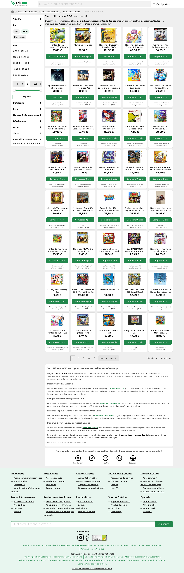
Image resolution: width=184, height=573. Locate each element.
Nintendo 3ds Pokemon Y (109, 127)
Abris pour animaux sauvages (28, 478)
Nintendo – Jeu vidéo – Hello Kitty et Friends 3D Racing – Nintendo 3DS (160, 250)
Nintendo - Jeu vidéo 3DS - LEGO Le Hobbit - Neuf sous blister (83, 209)
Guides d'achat (137, 545)
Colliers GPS (19, 484)
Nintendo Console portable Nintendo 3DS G (83, 168)
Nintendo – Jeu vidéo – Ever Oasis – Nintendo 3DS (134, 87)
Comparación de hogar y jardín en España (104, 560)
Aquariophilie (20, 481)
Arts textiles (19, 505)
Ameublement (150, 478)
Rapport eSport (153, 545)
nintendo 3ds (33, 143)
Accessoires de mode (24, 501)
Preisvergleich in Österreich (37, 557)
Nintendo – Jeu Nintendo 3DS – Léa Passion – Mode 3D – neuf (57, 331)
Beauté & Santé (85, 473)
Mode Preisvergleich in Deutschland (143, 557)
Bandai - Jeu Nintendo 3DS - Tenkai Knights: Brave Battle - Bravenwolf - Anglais (83, 291)
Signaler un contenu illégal (159, 358)
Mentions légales (31, 545)
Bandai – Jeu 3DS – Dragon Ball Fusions (109, 209)
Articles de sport (119, 505)
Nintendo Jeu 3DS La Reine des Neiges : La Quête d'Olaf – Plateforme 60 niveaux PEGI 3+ (161, 291)
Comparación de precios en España (65, 560)
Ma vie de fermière (83, 45)
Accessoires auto (54, 478)
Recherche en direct (77, 545)
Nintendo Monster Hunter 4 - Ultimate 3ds (134, 168)
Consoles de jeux (119, 481)
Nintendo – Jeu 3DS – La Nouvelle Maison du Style (109, 87)
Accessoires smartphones (58, 501)
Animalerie (17, 473)
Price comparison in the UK (32, 560)
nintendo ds (19, 143)
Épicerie (145, 497)
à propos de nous (119, 545)
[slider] (14, 90)
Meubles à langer (86, 511)
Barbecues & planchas (153, 491)
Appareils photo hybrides (58, 505)
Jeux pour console (71, 11)
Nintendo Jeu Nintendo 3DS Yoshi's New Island (57, 46)
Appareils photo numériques (60, 508)
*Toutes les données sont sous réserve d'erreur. (92, 569)
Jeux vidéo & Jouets (27, 11)
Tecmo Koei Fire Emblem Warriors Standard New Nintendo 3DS (160, 46)
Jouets (81, 505)
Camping (115, 508)
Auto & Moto (51, 473)
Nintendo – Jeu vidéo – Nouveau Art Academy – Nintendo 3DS (83, 87)
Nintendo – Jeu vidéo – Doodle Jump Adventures (134, 127)
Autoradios (51, 484)
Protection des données (53, 545)
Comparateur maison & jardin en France (146, 560)
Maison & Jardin (149, 473)
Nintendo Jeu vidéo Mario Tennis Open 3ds (57, 250)
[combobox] (96, 4)
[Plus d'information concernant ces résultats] (85, 16)
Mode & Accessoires (23, 497)
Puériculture (83, 497)
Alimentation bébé (87, 478)
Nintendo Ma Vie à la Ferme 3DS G (83, 250)
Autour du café (150, 501)
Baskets (17, 511)
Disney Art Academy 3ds (57, 291)
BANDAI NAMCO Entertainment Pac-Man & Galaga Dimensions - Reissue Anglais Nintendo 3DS (134, 250)
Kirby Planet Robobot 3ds (134, 331)
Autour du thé (150, 505)
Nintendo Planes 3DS (109, 290)
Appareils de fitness (120, 501)
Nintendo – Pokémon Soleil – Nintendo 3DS (160, 168)
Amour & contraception (89, 481)
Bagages (18, 508)
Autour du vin (149, 508)
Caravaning (116, 511)
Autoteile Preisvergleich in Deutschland (103, 557)
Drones (114, 484)
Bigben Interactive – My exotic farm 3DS (135, 209)
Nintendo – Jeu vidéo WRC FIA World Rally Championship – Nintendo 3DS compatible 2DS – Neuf (160, 209)
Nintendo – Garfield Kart (108, 331)
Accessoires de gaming (122, 478)
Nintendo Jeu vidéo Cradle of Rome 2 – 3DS (57, 127)
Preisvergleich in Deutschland (67, 557)
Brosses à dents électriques (91, 488)
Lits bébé (82, 508)
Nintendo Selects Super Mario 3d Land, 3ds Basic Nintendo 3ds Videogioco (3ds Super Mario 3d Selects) (109, 250)
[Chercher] (40, 4)
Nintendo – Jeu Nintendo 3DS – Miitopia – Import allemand (160, 127)
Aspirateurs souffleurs (153, 488)
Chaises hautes (85, 501)
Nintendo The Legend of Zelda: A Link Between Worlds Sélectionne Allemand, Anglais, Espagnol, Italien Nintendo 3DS (57, 209)
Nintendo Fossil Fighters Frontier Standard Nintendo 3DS (83, 331)
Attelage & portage (55, 481)
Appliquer (27, 96)
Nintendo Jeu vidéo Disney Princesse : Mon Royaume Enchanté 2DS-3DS (134, 46)
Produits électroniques (57, 497)
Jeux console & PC (50, 11)
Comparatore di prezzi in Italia (92, 564)
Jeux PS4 (115, 488)
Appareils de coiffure (88, 484)
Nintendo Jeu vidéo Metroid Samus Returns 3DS (57, 168)
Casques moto (53, 488)
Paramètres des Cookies (92, 549)
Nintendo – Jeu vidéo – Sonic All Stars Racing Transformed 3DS (160, 87)
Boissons (147, 511)
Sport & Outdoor (118, 497)
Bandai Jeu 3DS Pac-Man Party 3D (161, 331)
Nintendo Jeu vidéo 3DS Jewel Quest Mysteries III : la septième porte (134, 291)
